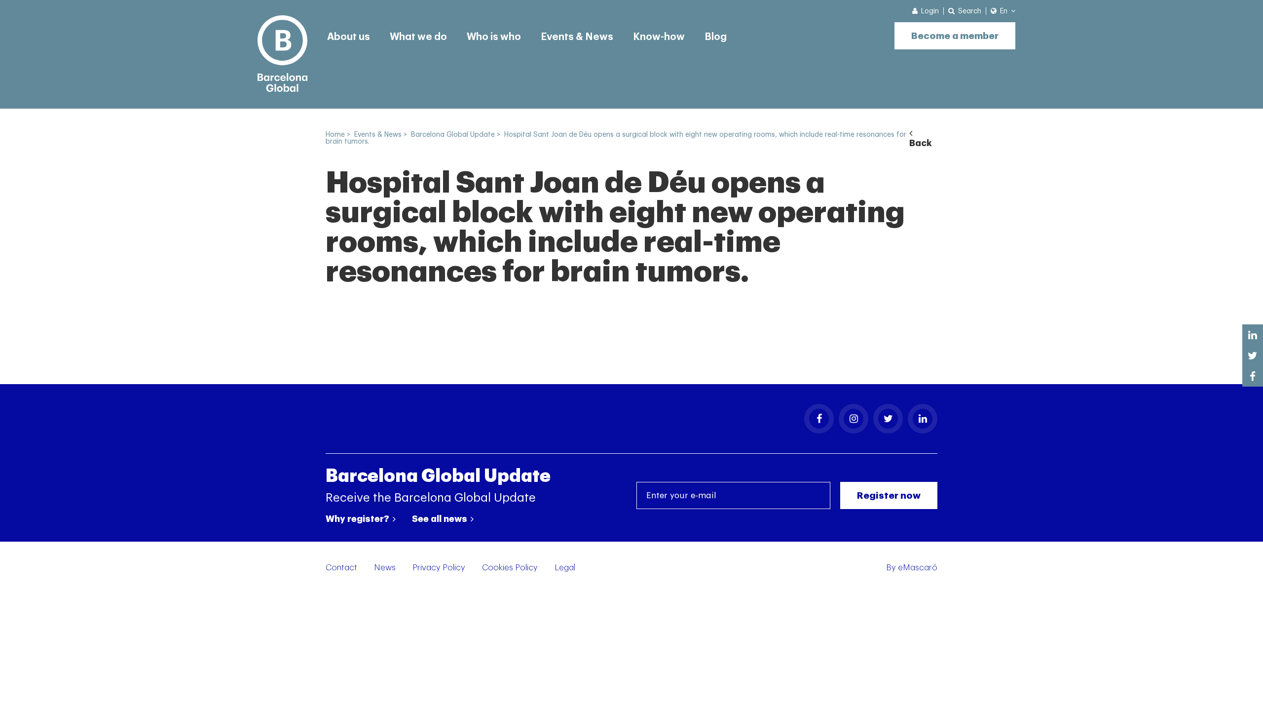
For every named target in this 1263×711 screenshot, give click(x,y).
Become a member (955, 35)
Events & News (577, 37)
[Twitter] (888, 419)
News (385, 567)
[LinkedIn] (922, 419)
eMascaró (917, 567)
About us (348, 37)
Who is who (494, 37)
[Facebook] (819, 419)
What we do (418, 37)
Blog (716, 37)
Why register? (358, 518)
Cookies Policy (510, 567)
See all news (440, 518)
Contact (341, 567)
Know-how (659, 37)
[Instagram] (853, 419)
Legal (565, 567)
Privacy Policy (438, 567)
